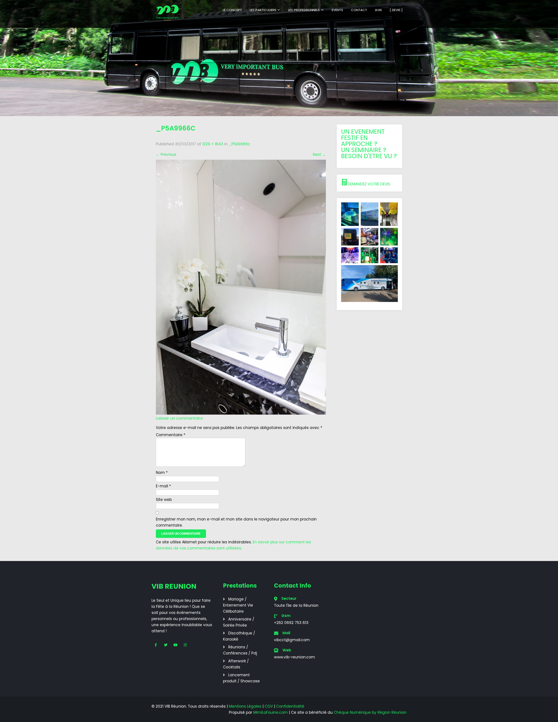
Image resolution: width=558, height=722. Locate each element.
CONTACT (359, 10)
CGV (269, 706)
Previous (166, 154)
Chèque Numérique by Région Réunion (370, 712)
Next (319, 154)
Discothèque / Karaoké (239, 636)
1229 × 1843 (212, 144)
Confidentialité (290, 706)
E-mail (163, 486)
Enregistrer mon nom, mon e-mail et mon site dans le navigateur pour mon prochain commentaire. (236, 522)
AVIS (378, 10)
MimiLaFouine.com (270, 712)
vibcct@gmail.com (292, 639)
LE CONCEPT (232, 10)
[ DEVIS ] (396, 10)
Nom (162, 472)
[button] (369, 183)
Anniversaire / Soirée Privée (238, 622)
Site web (164, 499)
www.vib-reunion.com (294, 657)
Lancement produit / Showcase (241, 678)
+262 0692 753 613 (291, 622)
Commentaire (170, 434)
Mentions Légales (245, 706)
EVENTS (337, 10)
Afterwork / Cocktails (236, 664)
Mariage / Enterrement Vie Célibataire (238, 605)
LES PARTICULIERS (263, 10)
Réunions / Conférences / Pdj (240, 650)
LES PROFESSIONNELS (304, 10)
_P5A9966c (239, 144)
